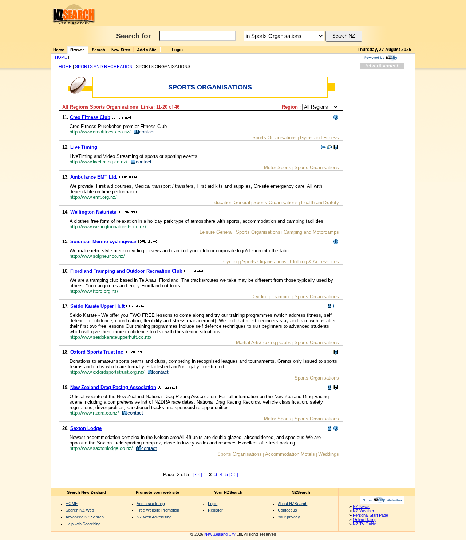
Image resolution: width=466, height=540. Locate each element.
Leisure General (216, 232)
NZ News (361, 506)
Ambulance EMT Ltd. (94, 177)
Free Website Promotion (158, 510)
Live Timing (83, 147)
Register (215, 510)
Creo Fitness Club (90, 117)
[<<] (197, 474)
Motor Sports (277, 167)
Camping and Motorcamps (311, 232)
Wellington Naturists (93, 212)
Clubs (285, 342)
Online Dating (364, 519)
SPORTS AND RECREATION (104, 66)
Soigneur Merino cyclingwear (103, 241)
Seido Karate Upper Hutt (97, 306)
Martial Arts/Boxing (256, 342)
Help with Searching (83, 524)
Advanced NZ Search (85, 517)
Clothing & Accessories (314, 261)
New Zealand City (220, 534)
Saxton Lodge (86, 428)
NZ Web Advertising (154, 517)
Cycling (231, 261)
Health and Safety (320, 202)
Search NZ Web (80, 510)
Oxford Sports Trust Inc (96, 352)
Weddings (328, 454)
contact (147, 132)
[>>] (233, 474)
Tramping (281, 296)
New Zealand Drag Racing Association (113, 387)
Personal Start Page (370, 515)
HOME (61, 57)
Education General (230, 202)
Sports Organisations (274, 137)
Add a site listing (151, 503)
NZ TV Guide (364, 524)
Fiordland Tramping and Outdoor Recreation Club (126, 271)
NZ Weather (363, 511)
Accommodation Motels (290, 454)
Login (212, 503)
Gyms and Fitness (319, 137)
